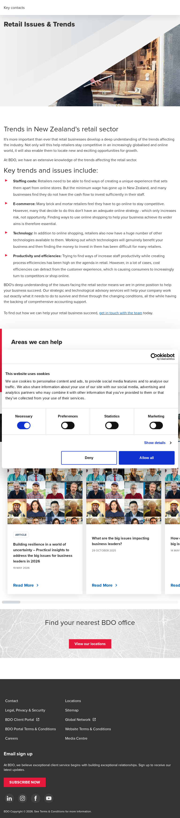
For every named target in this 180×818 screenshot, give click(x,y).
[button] (90, 644)
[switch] (68, 425)
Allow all (146, 458)
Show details (154, 443)
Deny (89, 458)
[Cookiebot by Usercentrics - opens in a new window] (154, 356)
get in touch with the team (120, 312)
